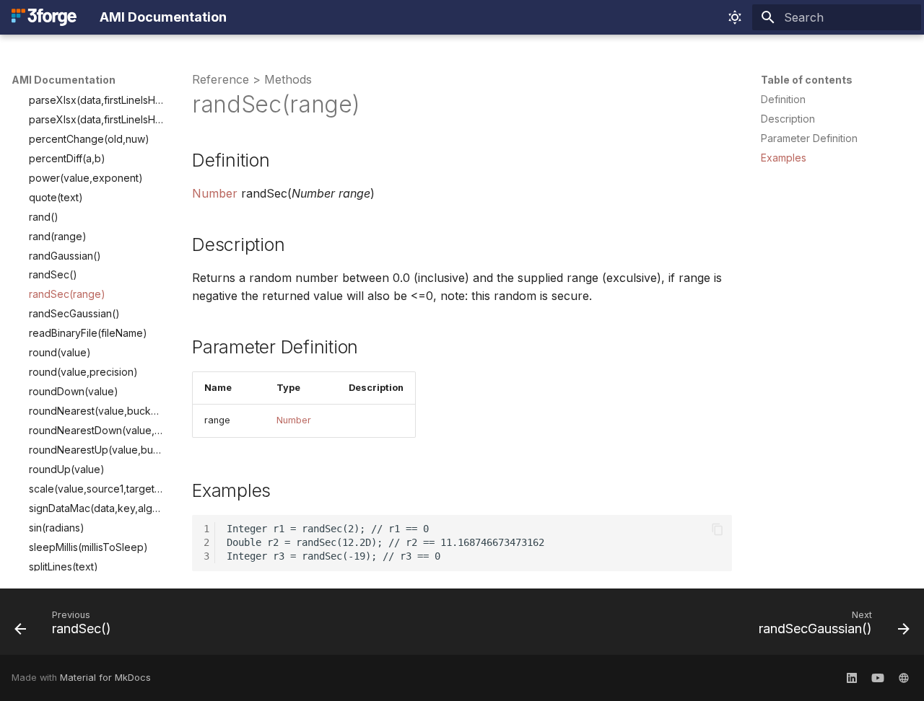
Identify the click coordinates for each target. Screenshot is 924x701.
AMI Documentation (64, 80)
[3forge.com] (903, 677)
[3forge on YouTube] (877, 677)
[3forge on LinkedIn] (851, 677)
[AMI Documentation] (44, 17)
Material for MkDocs (105, 677)
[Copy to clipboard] (717, 529)
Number (214, 193)
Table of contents (807, 80)
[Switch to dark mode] (734, 17)
